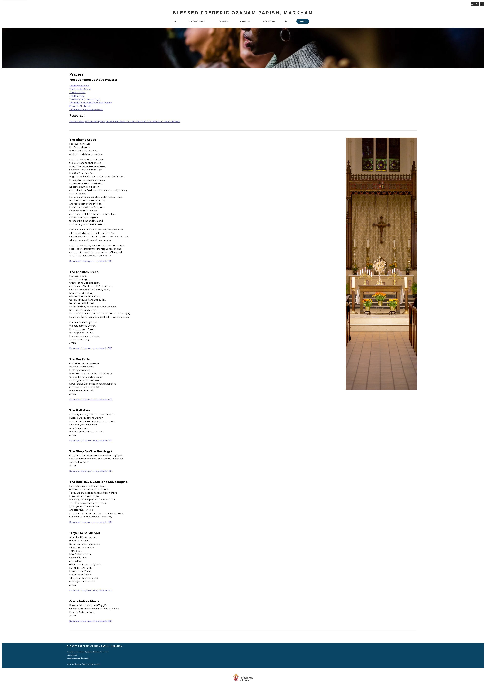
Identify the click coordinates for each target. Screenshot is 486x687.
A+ (472, 4)
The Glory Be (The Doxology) (84, 99)
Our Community (196, 21)
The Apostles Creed (80, 89)
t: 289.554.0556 (72, 655)
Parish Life (245, 21)
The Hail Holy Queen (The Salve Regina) (90, 102)
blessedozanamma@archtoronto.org (78, 658)
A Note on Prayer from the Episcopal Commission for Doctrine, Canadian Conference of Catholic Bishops (124, 121)
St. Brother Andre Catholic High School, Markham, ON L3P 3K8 (87, 652)
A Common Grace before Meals (86, 109)
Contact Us (269, 21)
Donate (302, 21)
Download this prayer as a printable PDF (90, 261)
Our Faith (223, 21)
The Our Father (77, 92)
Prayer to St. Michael (80, 106)
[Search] (286, 22)
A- (477, 4)
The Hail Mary (76, 96)
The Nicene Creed (79, 85)
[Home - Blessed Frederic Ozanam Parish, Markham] (175, 22)
